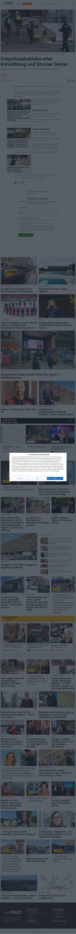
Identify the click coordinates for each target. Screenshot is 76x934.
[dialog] (38, 467)
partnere (39, 461)
